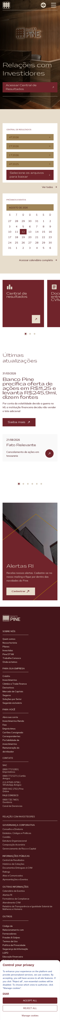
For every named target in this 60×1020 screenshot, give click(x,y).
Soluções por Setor (12, 699)
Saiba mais (16, 422)
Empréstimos (9, 728)
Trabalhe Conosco (12, 658)
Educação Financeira (13, 956)
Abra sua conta (10, 717)
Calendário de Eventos (14, 891)
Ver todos (47, 187)
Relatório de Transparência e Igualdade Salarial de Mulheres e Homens (27, 907)
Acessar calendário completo (36, 260)
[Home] (6, 5)
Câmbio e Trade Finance (15, 683)
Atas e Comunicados (13, 875)
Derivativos (8, 687)
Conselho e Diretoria (13, 829)
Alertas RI (7, 895)
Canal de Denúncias (12, 806)
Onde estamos (10, 662)
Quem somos (9, 639)
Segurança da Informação (15, 949)
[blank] (36, 319)
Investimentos (10, 680)
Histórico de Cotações (13, 864)
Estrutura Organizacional (15, 841)
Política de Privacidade (14, 945)
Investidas (8, 650)
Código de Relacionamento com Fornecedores (13, 930)
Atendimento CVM (11, 902)
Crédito (6, 676)
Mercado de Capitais (13, 691)
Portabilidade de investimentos (11, 742)
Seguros (7, 695)
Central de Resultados (13, 860)
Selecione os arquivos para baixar (27, 175)
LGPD (5, 953)
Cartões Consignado (13, 732)
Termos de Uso (10, 941)
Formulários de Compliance (16, 898)
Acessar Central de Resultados (21, 87)
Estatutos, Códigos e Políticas (17, 833)
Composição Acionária (14, 844)
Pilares (6, 646)
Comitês (7, 837)
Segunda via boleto (12, 703)
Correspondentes (11, 736)
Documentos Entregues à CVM (17, 867)
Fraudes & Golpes (11, 937)
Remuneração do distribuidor (11, 749)
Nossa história (10, 642)
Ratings (6, 871)
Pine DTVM (8, 654)
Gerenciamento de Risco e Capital (19, 848)
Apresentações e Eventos (15, 879)
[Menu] (53, 5)
